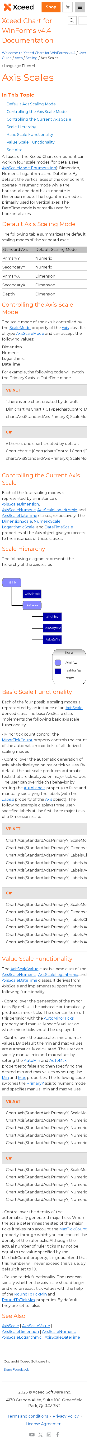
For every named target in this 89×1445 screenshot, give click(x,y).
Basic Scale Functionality (30, 134)
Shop (51, 7)
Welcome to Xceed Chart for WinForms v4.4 (38, 53)
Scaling (31, 58)
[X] (40, 1434)
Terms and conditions (27, 1416)
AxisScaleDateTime (62, 1337)
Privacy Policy (66, 1416)
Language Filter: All (20, 66)
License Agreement (44, 1424)
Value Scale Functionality (31, 142)
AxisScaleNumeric (59, 1331)
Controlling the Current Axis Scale (39, 119)
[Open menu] (80, 7)
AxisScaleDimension (20, 1331)
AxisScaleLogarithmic (22, 1337)
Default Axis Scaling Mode (31, 104)
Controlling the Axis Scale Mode (37, 111)
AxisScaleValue (36, 1326)
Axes (19, 58)
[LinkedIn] (49, 1434)
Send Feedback (16, 1369)
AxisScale (10, 1326)
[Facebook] (57, 1434)
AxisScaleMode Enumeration (29, 168)
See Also (15, 150)
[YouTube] (32, 1434)
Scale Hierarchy (21, 127)
